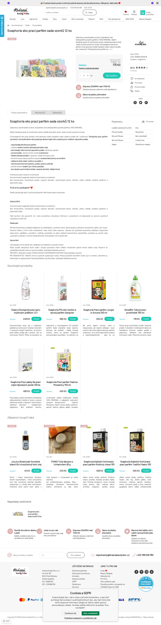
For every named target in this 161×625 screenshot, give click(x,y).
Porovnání (138, 83)
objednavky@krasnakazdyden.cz (57, 8)
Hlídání (137, 91)
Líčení (64, 19)
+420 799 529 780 (76, 8)
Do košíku (111, 75)
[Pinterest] (141, 572)
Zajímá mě (33, 19)
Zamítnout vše (70, 613)
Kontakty (75, 576)
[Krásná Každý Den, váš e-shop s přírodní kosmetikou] (8, 25)
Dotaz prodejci (140, 87)
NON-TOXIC (130, 19)
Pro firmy (103, 579)
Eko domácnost (114, 19)
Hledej (90, 12)
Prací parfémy (37, 25)
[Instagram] (147, 572)
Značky (45, 19)
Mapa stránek (148, 617)
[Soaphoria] (141, 49)
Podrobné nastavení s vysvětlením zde (80, 618)
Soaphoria (141, 59)
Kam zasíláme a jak (107, 581)
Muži (101, 19)
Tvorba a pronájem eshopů (121, 617)
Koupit (36, 319)
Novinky (13, 19)
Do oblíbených (139, 79)
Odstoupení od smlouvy (81, 573)
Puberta (92, 19)
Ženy (55, 19)
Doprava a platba (78, 579)
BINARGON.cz (136, 617)
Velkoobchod (105, 576)
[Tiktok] (152, 572)
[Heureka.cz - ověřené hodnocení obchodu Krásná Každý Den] (146, 591)
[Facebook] (136, 572)
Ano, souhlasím (91, 613)
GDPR (74, 581)
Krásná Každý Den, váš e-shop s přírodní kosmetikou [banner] (21, 11)
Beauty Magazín (145, 19)
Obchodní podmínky (79, 571)
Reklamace (76, 584)
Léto (22, 19)
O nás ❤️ (103, 571)
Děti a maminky (77, 19)
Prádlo (27, 25)
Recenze (75, 587)
